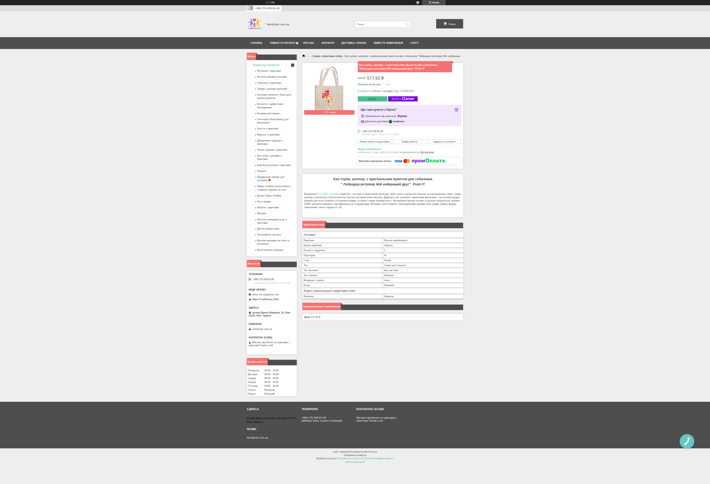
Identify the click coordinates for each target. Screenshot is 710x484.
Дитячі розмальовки (268, 228)
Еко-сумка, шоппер (327, 194)
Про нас (308, 43)
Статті (414, 43)
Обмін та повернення (388, 43)
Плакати (261, 171)
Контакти (328, 43)
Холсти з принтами (267, 128)
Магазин (261, 213)
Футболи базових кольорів (272, 76)
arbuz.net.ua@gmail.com (265, 294)
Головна (256, 43)
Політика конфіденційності (379, 458)
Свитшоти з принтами (269, 82)
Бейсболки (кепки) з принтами (273, 165)
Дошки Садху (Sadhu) (269, 195)
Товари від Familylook (266, 65)
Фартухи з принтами (268, 134)
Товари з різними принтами (272, 88)
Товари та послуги (282, 43)
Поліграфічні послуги (269, 234)
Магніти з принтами (268, 207)
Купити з (396, 98)
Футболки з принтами (269, 70)
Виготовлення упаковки (270, 250)
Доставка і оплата (354, 43)
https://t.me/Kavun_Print (265, 299)
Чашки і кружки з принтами (272, 149)
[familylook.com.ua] (254, 24)
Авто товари (264, 201)
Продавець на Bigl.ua (355, 455)
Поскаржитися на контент (350, 458)
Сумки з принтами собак (327, 56)
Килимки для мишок (268, 113)
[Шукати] (407, 24)
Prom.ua (372, 452)
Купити (372, 99)
